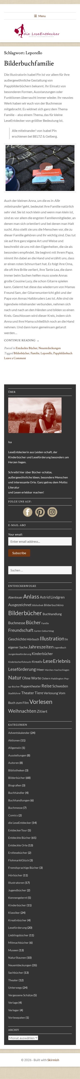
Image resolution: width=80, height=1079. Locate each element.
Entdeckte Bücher (26, 348)
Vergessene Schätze (20, 995)
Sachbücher (15, 972)
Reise (46, 685)
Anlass (31, 596)
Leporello (46, 353)
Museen (13, 950)
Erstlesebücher (17, 852)
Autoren (13, 762)
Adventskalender (19, 732)
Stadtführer (14, 693)
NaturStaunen (17, 957)
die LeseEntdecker (19, 822)
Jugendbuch (60, 647)
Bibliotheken (16, 770)
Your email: (15, 534)
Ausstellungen (17, 755)
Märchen (49, 670)
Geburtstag (48, 630)
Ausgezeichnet (20, 604)
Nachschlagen (61, 669)
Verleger (13, 1010)
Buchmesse (16, 623)
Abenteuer (15, 597)
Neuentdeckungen (50, 348)
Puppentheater (31, 686)
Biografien (14, 785)
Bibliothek (37, 605)
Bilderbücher (21, 353)
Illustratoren (16, 882)
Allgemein (14, 747)
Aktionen (14, 740)
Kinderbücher (42, 654)
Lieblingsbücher (18, 935)
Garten (37, 631)
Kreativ (37, 661)
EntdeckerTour (17, 830)
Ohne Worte (31, 678)
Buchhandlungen (19, 800)
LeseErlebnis (56, 661)
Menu (42, 16)
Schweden (60, 686)
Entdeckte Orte (17, 845)
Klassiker (14, 912)
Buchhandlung (52, 614)
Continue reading (21, 340)
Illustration (52, 638)
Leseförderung (22, 669)
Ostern (46, 678)
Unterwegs (15, 987)
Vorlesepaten (16, 1017)
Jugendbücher (17, 890)
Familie (35, 353)
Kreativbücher (17, 920)
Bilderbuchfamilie (29, 63)
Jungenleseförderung (19, 654)
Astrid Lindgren (52, 597)
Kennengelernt (17, 897)
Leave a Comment (15, 358)
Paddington (57, 678)
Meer (40, 669)
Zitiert (42, 711)
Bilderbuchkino (54, 605)
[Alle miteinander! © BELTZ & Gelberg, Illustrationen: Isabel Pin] (40, 168)
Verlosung (51, 693)
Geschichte (17, 639)
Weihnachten (22, 711)
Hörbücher (15, 875)
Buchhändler (16, 792)
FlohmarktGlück (18, 860)
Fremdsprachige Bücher (23, 867)
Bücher (33, 622)
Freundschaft (20, 630)
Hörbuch (33, 639)
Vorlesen (40, 701)
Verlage (13, 1002)
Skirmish (53, 1060)
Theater (27, 693)
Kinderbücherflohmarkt (19, 662)
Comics (13, 815)
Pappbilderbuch (62, 353)
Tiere (39, 693)
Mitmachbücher (18, 942)
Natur (15, 677)
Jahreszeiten (41, 646)
